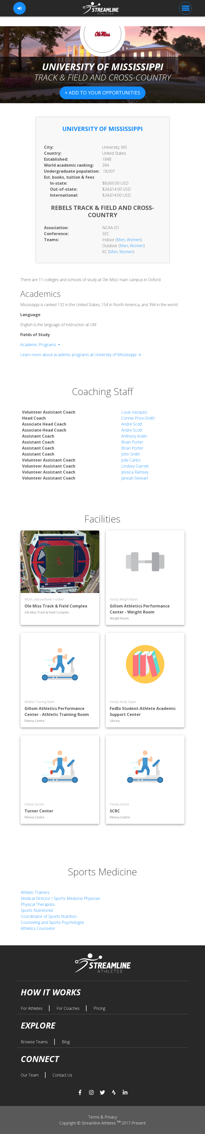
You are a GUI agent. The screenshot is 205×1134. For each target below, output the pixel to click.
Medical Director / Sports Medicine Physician (60, 898)
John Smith (130, 454)
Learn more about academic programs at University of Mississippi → (80, 354)
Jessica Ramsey (134, 472)
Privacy (110, 1117)
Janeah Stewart (134, 478)
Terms (94, 1117)
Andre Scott (131, 424)
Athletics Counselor (38, 928)
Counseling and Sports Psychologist (52, 922)
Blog (66, 1042)
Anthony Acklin (134, 436)
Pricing (99, 1008)
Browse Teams (35, 1042)
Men (121, 239)
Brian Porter (132, 442)
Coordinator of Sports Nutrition (49, 916)
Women (133, 239)
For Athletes (32, 1008)
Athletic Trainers (35, 892)
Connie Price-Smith (138, 418)
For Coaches (68, 1008)
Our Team (30, 1075)
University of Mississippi (102, 128)
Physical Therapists (38, 904)
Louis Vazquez (134, 412)
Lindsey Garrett (135, 466)
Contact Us (62, 1075)
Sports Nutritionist (37, 910)
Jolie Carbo (130, 460)
